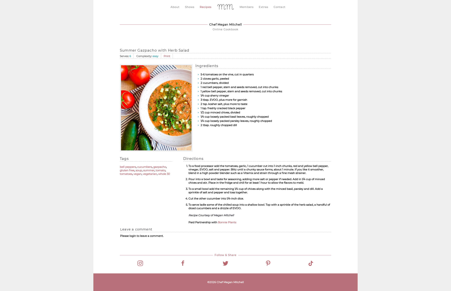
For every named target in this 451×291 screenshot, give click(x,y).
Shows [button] (189, 7)
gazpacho (159, 166)
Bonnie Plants (227, 222)
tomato (160, 170)
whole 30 (164, 174)
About (175, 7)
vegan (138, 174)
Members (247, 7)
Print (167, 56)
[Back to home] (225, 7)
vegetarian (150, 174)
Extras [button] (263, 7)
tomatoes (126, 174)
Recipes (205, 7)
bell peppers (128, 166)
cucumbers (144, 166)
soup (139, 170)
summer (149, 170)
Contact (279, 7)
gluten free (127, 170)
